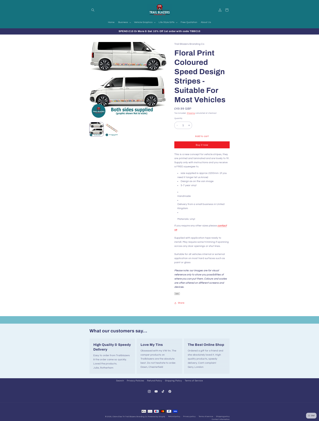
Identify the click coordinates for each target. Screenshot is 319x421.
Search (120, 381)
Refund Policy (154, 381)
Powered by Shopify (156, 417)
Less (177, 294)
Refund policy (174, 416)
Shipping (191, 113)
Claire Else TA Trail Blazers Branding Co (130, 417)
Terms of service (206, 416)
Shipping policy (223, 416)
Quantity (178, 118)
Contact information (221, 419)
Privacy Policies (135, 381)
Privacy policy (189, 416)
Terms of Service (194, 381)
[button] (92, 10)
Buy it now (202, 145)
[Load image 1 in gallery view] (96, 129)
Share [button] (181, 303)
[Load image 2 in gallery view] (112, 129)
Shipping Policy (173, 381)
